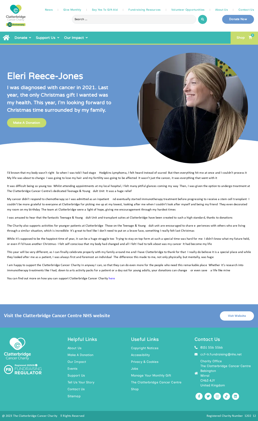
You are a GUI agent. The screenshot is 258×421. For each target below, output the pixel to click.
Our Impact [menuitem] (77, 362)
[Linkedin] (235, 396)
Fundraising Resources (144, 9)
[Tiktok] (226, 396)
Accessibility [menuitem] (140, 355)
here (112, 278)
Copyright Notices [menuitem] (144, 348)
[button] (23, 37)
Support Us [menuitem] (76, 375)
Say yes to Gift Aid (105, 9)
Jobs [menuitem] (134, 368)
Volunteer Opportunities (188, 9)
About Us (221, 9)
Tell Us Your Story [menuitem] (81, 382)
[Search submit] (202, 19)
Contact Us (246, 9)
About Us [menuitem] (74, 348)
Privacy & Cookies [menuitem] (144, 362)
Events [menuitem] (73, 368)
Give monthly (72, 9)
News (49, 9)
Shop (241, 38)
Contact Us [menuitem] (76, 389)
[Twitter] (208, 396)
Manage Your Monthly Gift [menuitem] (151, 375)
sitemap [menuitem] (74, 396)
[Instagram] (217, 396)
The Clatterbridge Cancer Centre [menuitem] (156, 382)
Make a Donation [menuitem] (81, 355)
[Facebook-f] (199, 396)
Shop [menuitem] (135, 389)
